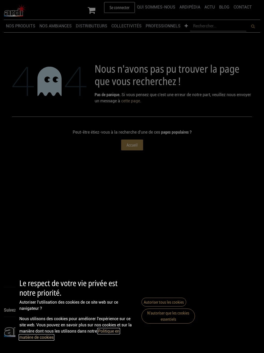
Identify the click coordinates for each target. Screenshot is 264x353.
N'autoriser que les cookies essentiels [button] (168, 316)
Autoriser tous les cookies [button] (164, 302)
